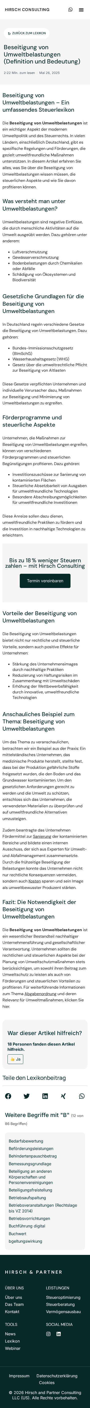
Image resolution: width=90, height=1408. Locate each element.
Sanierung (42, 836)
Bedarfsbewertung (26, 1140)
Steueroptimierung (63, 1297)
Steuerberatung (60, 1304)
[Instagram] (48, 1334)
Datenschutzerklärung (57, 1375)
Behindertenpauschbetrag (33, 1155)
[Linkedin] (58, 1334)
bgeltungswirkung (25, 1241)
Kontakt (12, 1311)
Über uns (13, 1297)
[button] (81, 9)
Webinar (12, 1348)
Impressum (19, 1375)
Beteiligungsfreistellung (30, 1189)
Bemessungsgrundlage (30, 1163)
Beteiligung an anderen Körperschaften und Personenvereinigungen (31, 1177)
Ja (17, 1059)
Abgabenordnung (40, 993)
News (10, 1333)
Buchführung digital (27, 1225)
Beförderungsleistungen (31, 1148)
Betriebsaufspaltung (27, 1197)
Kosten (34, 881)
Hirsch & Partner (34, 1272)
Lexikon (12, 1341)
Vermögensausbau (63, 1311)
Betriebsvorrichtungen (29, 1218)
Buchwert (17, 1233)
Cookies (46, 1382)
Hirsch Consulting (27, 9)
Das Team (14, 1304)
